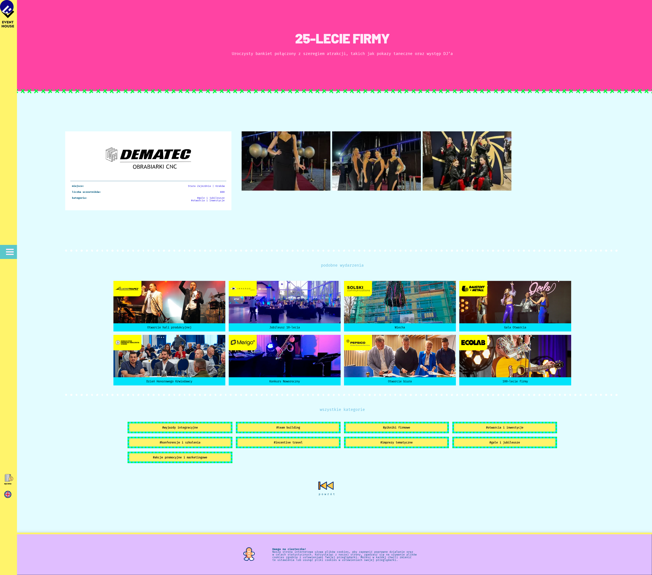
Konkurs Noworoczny (284, 381)
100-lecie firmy (515, 381)
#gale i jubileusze (211, 197)
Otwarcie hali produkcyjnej (169, 327)
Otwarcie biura (400, 381)
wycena (7, 484)
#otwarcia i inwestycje (208, 200)
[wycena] (7, 478)
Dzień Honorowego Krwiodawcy (169, 381)
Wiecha (400, 327)
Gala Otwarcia (515, 327)
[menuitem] (8, 494)
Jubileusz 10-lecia (284, 327)
